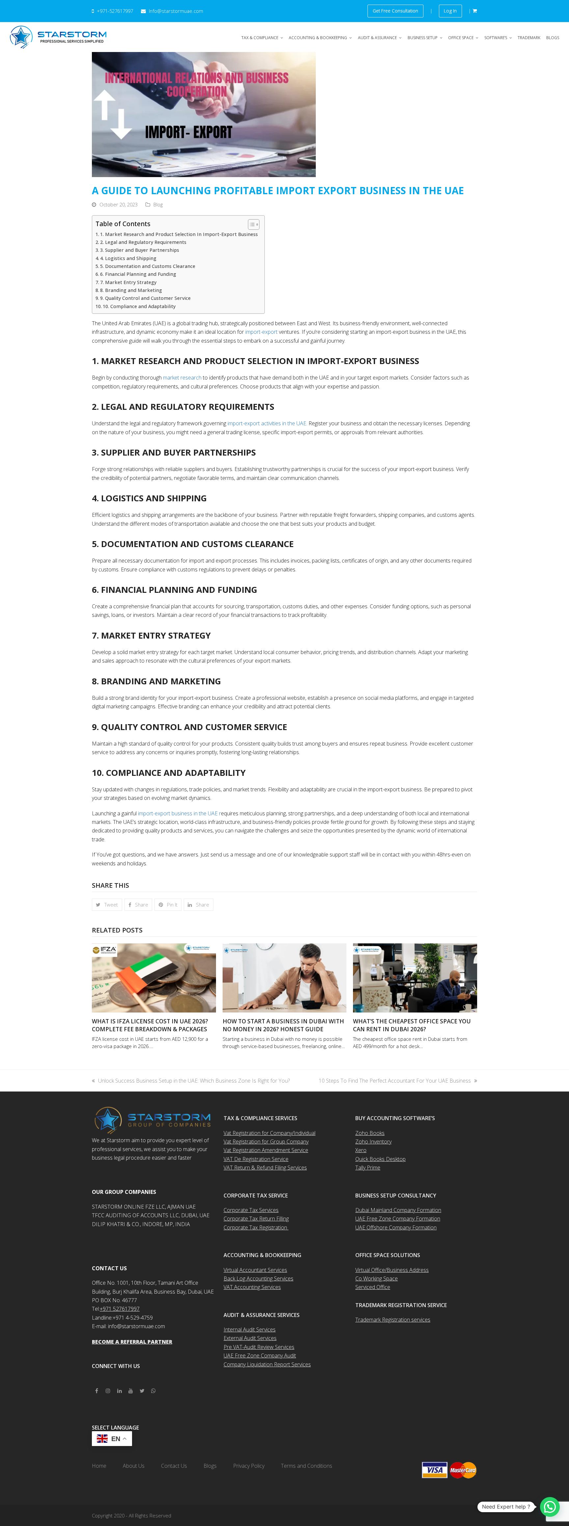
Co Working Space (376, 1278)
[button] (107, 905)
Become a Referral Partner (132, 1341)
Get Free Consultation (395, 11)
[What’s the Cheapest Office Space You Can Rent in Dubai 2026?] (415, 977)
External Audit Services (250, 1338)
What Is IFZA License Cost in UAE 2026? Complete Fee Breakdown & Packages (150, 1025)
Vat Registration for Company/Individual (269, 1133)
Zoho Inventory (373, 1141)
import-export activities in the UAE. (267, 423)
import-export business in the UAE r (179, 813)
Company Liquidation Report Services (267, 1364)
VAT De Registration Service (256, 1159)
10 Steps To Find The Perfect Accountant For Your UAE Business (395, 1080)
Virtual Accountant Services (255, 1270)
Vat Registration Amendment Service (266, 1150)
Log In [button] (450, 11)
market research (182, 377)
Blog (158, 204)
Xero (360, 1150)
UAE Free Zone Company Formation (397, 1218)
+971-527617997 (114, 11)
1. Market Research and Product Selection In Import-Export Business (179, 234)
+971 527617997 (120, 1308)
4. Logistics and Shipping (128, 258)
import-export (261, 331)
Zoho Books (370, 1133)
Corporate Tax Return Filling (256, 1218)
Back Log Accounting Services (258, 1278)
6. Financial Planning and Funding (138, 274)
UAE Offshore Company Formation (396, 1227)
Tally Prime (367, 1167)
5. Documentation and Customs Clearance (147, 266)
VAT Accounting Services (252, 1287)
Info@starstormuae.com (175, 11)
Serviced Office (372, 1287)
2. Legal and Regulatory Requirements (144, 242)
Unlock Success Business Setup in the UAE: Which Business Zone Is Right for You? (194, 1080)
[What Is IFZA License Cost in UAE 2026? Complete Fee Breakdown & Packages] (154, 977)
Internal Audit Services (250, 1329)
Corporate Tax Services (251, 1210)
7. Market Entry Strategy (128, 282)
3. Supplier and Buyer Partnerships (139, 250)
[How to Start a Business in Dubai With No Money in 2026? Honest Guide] (285, 977)
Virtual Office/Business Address (392, 1270)
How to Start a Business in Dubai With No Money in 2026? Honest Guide (283, 1025)
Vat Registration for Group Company (266, 1141)
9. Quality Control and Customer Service (145, 298)
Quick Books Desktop (380, 1159)
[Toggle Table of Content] (250, 224)
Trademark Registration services (392, 1319)
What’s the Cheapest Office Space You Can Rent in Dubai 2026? (412, 1025)
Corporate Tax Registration (256, 1227)
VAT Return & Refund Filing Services (265, 1167)
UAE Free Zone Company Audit (260, 1355)
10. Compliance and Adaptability (139, 306)
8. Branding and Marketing (131, 290)
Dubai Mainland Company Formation (398, 1210)
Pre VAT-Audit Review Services (259, 1347)
